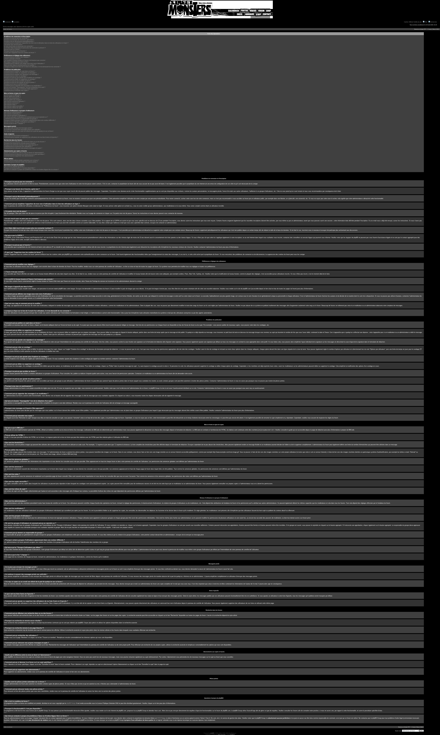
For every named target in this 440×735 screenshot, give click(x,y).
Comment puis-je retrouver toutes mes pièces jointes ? (21, 162)
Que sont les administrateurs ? (13, 112)
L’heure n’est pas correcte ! (12, 59)
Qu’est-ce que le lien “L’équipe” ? (14, 123)
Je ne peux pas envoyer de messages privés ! (18, 128)
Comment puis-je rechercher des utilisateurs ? (18, 146)
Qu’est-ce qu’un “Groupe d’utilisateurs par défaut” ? (20, 122)
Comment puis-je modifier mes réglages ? (17, 57)
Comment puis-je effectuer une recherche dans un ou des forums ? (24, 142)
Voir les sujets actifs (28, 26)
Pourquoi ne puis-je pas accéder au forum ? (17, 81)
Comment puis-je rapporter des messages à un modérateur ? (23, 85)
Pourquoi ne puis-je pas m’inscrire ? (15, 51)
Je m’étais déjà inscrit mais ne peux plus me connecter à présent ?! (25, 48)
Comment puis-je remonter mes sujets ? (16, 90)
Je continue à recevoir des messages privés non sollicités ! (22, 129)
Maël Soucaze (221, 734)
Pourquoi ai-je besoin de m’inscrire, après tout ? (19, 40)
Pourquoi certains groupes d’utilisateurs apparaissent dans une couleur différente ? (30, 120)
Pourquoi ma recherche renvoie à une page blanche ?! (21, 145)
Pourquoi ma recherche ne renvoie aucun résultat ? (20, 143)
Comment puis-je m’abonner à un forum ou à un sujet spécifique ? (24, 154)
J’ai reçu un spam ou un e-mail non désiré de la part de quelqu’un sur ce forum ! (29, 131)
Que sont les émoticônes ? (12, 98)
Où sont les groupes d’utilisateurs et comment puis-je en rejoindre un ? (26, 117)
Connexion (7, 22)
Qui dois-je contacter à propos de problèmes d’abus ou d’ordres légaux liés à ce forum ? (31, 169)
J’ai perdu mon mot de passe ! (13, 44)
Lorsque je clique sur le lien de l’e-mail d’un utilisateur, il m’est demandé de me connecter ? (32, 67)
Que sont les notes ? (10, 104)
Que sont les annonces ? (11, 103)
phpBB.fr (232, 734)
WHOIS (159, 718)
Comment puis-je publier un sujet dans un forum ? (19, 71)
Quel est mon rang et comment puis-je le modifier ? (20, 65)
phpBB (212, 733)
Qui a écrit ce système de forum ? (14, 166)
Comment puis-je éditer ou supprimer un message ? (20, 73)
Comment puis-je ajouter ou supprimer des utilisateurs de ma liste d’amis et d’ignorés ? (31, 137)
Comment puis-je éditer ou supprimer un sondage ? (20, 79)
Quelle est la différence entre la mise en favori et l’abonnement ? (24, 152)
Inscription (16, 22)
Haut (5, 185)
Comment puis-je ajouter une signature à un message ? (21, 74)
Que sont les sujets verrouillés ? (14, 106)
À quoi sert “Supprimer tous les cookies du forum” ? (20, 52)
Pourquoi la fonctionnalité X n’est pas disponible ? (19, 168)
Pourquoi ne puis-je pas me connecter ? (16, 38)
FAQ (425, 22)
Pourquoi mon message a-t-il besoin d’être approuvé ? (21, 89)
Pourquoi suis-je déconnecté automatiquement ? (19, 41)
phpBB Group (70, 703)
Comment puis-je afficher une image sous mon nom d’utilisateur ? (24, 63)
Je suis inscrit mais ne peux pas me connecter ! (18, 46)
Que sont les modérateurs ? (12, 114)
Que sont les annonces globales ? (14, 101)
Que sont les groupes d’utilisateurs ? (15, 115)
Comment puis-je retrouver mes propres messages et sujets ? (23, 148)
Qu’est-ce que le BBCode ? (12, 95)
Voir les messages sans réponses (12, 26)
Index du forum (7, 29)
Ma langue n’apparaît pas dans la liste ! (16, 62)
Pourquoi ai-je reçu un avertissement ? (16, 84)
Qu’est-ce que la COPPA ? (12, 49)
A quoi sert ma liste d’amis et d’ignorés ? (16, 135)
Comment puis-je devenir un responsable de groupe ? (21, 118)
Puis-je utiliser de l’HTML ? (12, 96)
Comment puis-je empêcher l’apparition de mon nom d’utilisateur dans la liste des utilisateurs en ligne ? (36, 43)
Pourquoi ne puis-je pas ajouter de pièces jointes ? (20, 82)
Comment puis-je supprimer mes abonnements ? (19, 156)
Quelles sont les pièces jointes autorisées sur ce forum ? (21, 160)
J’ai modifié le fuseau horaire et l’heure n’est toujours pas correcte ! (25, 60)
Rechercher (433, 22)
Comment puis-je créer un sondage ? (15, 76)
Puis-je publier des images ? (13, 100)
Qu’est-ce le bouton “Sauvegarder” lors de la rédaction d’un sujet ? (24, 87)
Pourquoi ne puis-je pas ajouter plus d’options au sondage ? (23, 77)
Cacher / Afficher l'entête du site (413, 22)
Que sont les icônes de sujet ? (13, 108)
